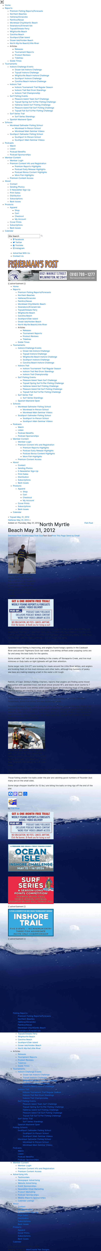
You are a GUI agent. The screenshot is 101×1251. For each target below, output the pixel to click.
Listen (12, 149)
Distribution (15, 195)
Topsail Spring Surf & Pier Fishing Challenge (35, 102)
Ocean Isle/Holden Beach (21, 40)
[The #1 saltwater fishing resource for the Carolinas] (33, 264)
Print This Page (59, 535)
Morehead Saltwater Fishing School (26, 125)
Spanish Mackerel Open (21, 119)
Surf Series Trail (17, 113)
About (8, 181)
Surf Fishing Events (19, 96)
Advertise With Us (21, 253)
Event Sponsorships (27, 1186)
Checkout (19, 216)
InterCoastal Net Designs (37, 1249)
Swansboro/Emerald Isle (21, 25)
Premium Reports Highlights (28, 166)
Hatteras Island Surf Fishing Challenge (32, 105)
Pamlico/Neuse (17, 20)
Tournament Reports (24, 52)
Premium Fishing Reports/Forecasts (26, 11)
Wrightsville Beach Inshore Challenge (32, 75)
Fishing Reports (20, 1013)
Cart (17, 213)
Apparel (13, 207)
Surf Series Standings (25, 116)
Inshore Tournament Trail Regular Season (34, 87)
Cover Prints (15, 222)
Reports (8, 8)
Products (9, 204)
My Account (20, 219)
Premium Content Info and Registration (28, 163)
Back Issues (15, 201)
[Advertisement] (31, 958)
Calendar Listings (26, 1200)
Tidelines (19, 58)
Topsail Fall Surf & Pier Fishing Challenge (34, 110)
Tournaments (11, 64)
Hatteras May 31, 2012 (18, 520)
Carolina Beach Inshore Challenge (30, 81)
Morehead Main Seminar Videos (29, 131)
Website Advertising (27, 1183)
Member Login (16, 160)
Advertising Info (20, 1174)
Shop (17, 210)
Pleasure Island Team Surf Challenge (32, 99)
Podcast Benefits (18, 151)
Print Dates (15, 193)
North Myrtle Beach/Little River (24, 43)
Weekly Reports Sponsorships (32, 1198)
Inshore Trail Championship (27, 93)
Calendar (9, 231)
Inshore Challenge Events (21, 66)
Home (7, 5)
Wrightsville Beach (18, 31)
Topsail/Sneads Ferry (19, 28)
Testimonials (23, 1177)
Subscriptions (16, 198)
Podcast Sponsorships (20, 154)
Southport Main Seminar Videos (29, 140)
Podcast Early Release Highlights (30, 169)
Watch (13, 146)
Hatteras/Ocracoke (19, 17)
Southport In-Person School (28, 137)
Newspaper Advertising (29, 1180)
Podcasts (9, 143)
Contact (13, 184)
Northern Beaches (18, 14)
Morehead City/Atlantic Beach (24, 22)
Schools (8, 122)
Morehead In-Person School (28, 128)
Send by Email (73, 535)
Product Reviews (22, 55)
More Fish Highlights (24, 175)
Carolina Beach (17, 34)
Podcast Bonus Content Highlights (31, 172)
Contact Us (18, 256)
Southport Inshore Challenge (28, 78)
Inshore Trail (15, 84)
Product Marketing (26, 1192)
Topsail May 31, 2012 (19, 517)
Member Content (13, 157)
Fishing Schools (20, 1127)
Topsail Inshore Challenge (27, 72)
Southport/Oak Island (20, 37)
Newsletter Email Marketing (31, 1189)
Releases (19, 49)
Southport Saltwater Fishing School (26, 134)
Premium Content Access (21, 178)
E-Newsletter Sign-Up (20, 190)
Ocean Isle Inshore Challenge (28, 69)
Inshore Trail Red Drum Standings (30, 90)
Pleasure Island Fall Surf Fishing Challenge (34, 108)
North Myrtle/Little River (29, 1048)
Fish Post (88, 523)
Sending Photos (17, 187)
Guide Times (15, 61)
